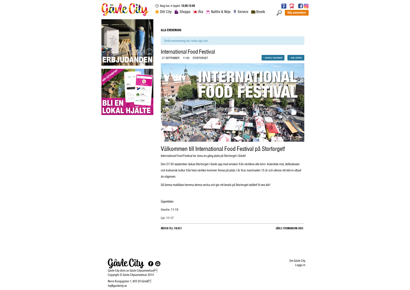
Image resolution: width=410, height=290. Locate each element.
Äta (200, 11)
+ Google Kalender (273, 57)
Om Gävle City (297, 261)
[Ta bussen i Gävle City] (291, 6)
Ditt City (166, 11)
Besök (260, 11)
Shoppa (185, 11)
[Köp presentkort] (297, 12)
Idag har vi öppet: (177, 5)
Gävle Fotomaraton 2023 (289, 228)
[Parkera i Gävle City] (283, 6)
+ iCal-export (295, 57)
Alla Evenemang (171, 30)
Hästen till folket (171, 228)
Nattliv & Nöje (221, 11)
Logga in (300, 265)
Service (243, 11)
